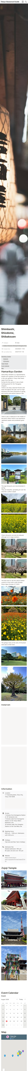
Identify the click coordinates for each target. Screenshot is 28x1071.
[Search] (25, 1)
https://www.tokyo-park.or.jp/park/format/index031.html (15, 859)
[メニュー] (22, 1)
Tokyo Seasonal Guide (10, 2)
